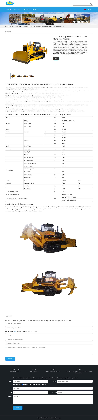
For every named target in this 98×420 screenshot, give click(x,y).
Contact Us (35, 9)
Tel (11, 392)
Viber (36, 331)
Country (54, 392)
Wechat (25, 331)
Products (17, 9)
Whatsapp (18, 331)
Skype (30, 331)
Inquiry (56, 58)
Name (10, 381)
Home (9, 9)
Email (55, 381)
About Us (26, 9)
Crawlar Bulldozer (27, 26)
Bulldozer (18, 26)
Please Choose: (9, 331)
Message (9, 396)
